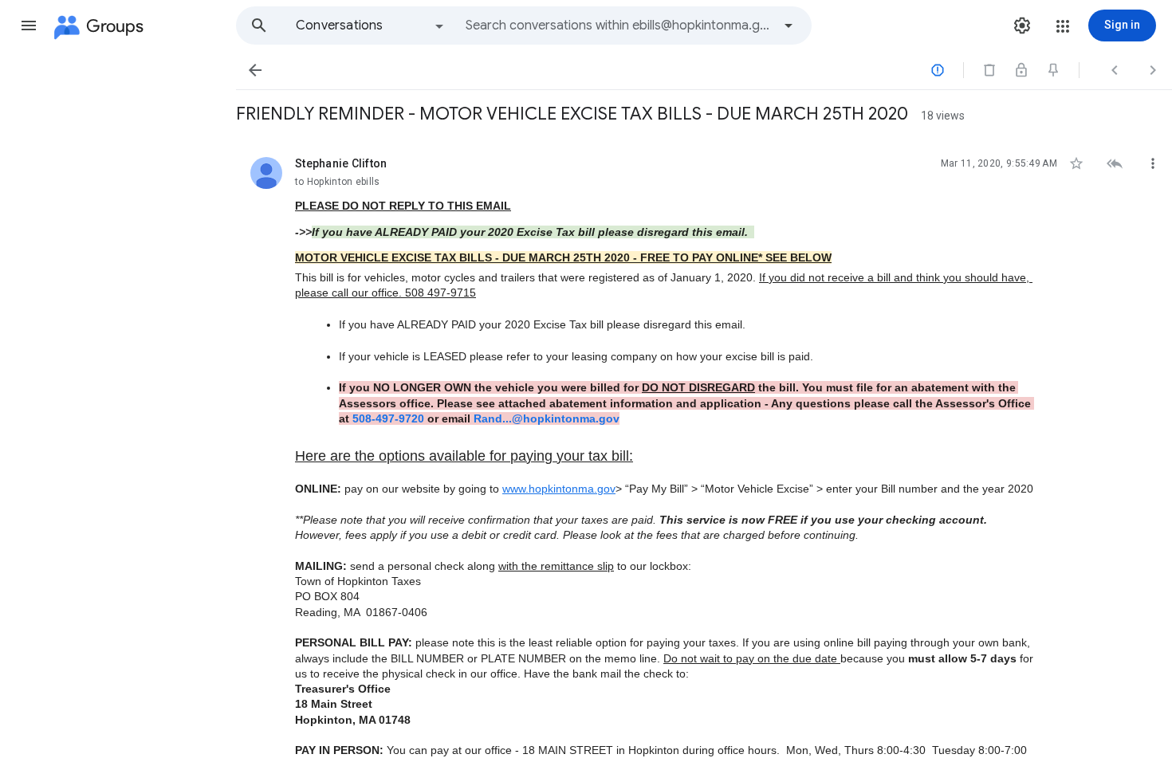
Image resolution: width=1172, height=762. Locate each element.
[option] (370, 25)
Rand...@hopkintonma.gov (546, 418)
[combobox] (619, 25)
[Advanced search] (788, 25)
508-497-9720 (388, 418)
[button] (29, 25)
